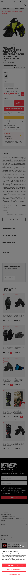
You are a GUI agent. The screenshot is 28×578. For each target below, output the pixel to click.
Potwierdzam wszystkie (14, 565)
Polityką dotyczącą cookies (15, 555)
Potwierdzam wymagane (14, 569)
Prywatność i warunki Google (13, 560)
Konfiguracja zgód (14, 574)
